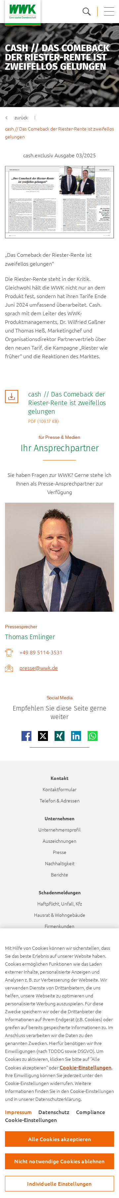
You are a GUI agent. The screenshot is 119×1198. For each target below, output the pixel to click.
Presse (59, 852)
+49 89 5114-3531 (41, 652)
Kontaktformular (59, 789)
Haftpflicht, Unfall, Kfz (59, 903)
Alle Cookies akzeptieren (59, 1138)
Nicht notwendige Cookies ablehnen (59, 1161)
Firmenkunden (59, 926)
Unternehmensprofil (59, 829)
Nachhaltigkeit (59, 863)
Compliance (90, 1111)
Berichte (59, 874)
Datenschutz (53, 1111)
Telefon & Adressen (60, 800)
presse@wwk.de (39, 667)
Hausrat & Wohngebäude (59, 914)
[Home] (23, 12)
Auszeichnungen (59, 840)
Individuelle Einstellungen (59, 1183)
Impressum (18, 1111)
